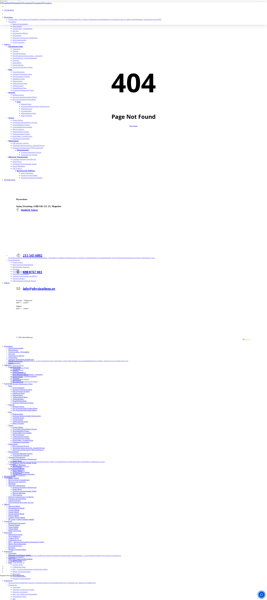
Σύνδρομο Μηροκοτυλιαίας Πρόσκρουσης (27, 416)
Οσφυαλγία (16, 369)
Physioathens (8, 346)
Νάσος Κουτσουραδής (15, 348)
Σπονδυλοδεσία (18, 382)
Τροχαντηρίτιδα (18, 420)
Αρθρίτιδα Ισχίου (18, 418)
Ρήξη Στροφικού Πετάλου (21, 391)
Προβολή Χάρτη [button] (29, 210)
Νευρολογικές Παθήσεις (16, 469)
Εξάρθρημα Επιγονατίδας (21, 442)
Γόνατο (10, 425)
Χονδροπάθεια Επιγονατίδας (22, 433)
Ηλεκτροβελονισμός (15, 546)
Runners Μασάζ (13, 516)
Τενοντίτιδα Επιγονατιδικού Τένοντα (25, 429)
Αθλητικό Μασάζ (14, 506)
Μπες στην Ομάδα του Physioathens (20, 559)
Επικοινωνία (8, 551)
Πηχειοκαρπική (13, 452)
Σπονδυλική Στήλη (14, 367)
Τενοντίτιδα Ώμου (19, 388)
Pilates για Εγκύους (14, 531)
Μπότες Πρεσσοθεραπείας (17, 544)
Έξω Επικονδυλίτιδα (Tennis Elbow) (25, 410)
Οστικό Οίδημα (18, 427)
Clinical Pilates (13, 529)
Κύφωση (15, 371)
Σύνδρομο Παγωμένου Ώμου (22, 389)
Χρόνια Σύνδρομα (14, 501)
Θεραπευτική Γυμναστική (16, 523)
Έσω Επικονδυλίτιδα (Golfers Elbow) (25, 408)
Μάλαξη (7, 504)
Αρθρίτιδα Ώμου (18, 399)
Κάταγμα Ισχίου (18, 414)
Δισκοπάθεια (17, 380)
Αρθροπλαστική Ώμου (20, 397)
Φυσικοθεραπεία (9, 476)
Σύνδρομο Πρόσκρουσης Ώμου (23, 403)
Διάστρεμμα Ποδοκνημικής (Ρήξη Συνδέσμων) (28, 450)
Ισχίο (10, 412)
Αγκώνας (11, 405)
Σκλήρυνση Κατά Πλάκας (21, 472)
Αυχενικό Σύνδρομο (19, 373)
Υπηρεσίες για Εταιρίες (16, 557)
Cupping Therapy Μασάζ (16, 517)
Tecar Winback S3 (14, 536)
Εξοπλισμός (8, 533)
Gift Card (11, 354)
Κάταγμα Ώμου (18, 395)
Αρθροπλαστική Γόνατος (21, 437)
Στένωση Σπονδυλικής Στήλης (23, 384)
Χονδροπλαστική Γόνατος (21, 438)
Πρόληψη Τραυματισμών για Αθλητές (21, 497)
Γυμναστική (8, 521)
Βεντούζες (11, 548)
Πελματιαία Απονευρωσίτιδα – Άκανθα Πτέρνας (29, 448)
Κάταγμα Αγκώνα (18, 406)
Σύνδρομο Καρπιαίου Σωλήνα (22, 453)
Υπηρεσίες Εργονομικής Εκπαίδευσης (21, 359)
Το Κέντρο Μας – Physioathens (18, 352)
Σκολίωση (16, 378)
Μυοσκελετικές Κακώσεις (17, 482)
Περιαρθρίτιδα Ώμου (19, 401)
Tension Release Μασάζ (16, 514)
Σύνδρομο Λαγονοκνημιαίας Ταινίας (25, 463)
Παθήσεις (7, 365)
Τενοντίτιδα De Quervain (21, 455)
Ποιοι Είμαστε (13, 350)
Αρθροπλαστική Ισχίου (20, 421)
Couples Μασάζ (13, 512)
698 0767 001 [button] (32, 272)
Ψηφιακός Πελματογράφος (17, 499)
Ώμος (10, 386)
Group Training (13, 527)
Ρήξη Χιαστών (17, 467)
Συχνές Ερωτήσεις (14, 363)
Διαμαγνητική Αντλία (15, 534)
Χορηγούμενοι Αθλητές (16, 356)
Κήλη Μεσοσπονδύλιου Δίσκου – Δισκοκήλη (28, 374)
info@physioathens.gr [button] (39, 288)
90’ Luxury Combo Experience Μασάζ (21, 519)
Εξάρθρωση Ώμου (19, 393)
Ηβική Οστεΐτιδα (18, 423)
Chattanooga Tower (14, 540)
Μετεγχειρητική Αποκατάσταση (18, 480)
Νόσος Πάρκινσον (19, 470)
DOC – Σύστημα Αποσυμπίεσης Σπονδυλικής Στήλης (26, 542)
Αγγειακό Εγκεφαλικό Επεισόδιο (24, 474)
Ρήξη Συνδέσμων (18, 435)
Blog (10, 563)
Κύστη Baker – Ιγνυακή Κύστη (23, 440)
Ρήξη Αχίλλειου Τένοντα (21, 446)
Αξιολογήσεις (13, 357)
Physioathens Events (15, 561)
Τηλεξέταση (12, 553)
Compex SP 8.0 (13, 538)
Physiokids (12, 484)
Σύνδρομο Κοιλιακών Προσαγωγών (25, 459)
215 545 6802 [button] (32, 255)
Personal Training (14, 525)
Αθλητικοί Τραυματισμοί (16, 457)
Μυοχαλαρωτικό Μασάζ (16, 508)
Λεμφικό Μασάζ (14, 510)
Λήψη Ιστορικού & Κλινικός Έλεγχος (20, 502)
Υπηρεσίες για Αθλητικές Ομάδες (19, 555)
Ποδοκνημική (13, 444)
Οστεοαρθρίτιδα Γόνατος (21, 431)
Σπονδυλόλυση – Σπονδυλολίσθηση (25, 376)
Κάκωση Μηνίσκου (19, 465)
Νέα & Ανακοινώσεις (15, 361)
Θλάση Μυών (17, 461)
